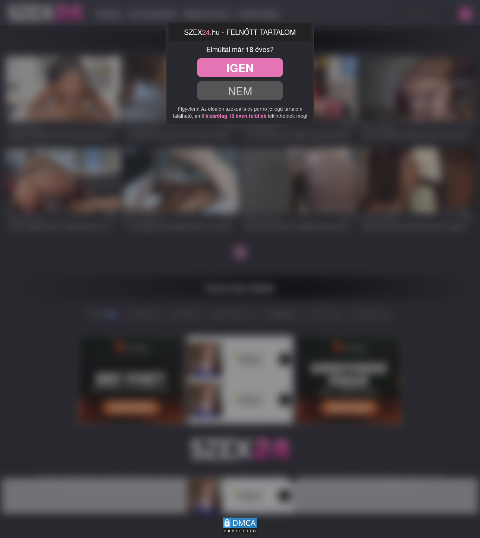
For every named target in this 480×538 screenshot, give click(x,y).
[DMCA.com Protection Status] (240, 524)
